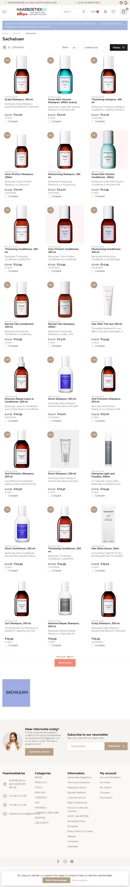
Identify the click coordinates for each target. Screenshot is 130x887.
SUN (37, 802)
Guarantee (72, 846)
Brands (17, 33)
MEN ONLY (40, 792)
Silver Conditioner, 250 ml (20, 548)
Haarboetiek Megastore (79, 777)
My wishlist (105, 787)
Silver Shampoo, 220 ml (62, 473)
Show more (65, 662)
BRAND (38, 777)
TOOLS (38, 787)
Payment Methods (76, 792)
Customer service (39, 751)
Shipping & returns (76, 787)
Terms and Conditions (78, 782)
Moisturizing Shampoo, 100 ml (64, 176)
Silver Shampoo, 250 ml (62, 398)
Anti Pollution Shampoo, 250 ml (106, 400)
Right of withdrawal (77, 802)
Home (5, 33)
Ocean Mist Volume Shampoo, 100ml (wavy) (62, 101)
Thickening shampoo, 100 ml (106, 101)
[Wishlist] (113, 12)
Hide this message (56, 880)
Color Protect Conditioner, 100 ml (63, 251)
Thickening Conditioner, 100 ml (21, 251)
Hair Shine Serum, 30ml (105, 548)
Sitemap (71, 836)
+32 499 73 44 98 (17, 795)
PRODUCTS (41, 782)
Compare (13, 121)
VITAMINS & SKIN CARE (47, 812)
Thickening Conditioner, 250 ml (64, 550)
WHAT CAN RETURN (78, 816)
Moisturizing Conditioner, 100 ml (106, 251)
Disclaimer (72, 826)
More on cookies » (80, 880)
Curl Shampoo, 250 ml (18, 623)
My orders (105, 782)
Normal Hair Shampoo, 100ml (61, 325)
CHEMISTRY (41, 797)
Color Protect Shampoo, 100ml (19, 176)
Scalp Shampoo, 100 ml (19, 99)
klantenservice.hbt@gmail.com (24, 813)
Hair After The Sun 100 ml (106, 324)
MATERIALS (41, 807)
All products (106, 797)
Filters (117, 47)
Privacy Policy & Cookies (80, 831)
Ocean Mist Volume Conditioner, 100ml (102, 176)
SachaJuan (31, 33)
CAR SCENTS (41, 823)
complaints (73, 841)
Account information (110, 777)
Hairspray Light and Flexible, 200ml (103, 475)
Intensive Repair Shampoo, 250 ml (64, 625)
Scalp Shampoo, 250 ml (105, 623)
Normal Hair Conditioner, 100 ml (19, 325)
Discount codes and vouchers (77, 809)
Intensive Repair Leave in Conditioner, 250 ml (19, 400)
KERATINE (40, 818)
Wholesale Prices (76, 821)
